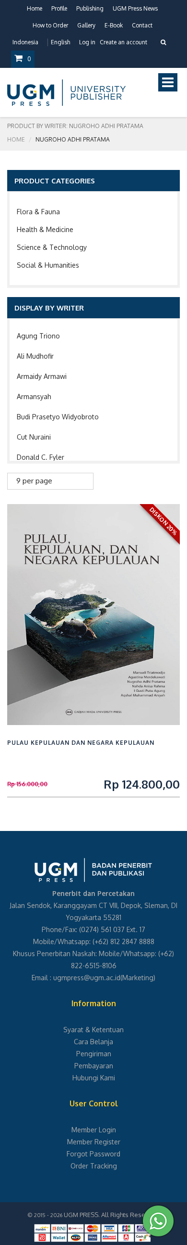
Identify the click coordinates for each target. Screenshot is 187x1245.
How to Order (50, 25)
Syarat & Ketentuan (93, 1029)
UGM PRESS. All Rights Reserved (111, 1215)
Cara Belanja (93, 1042)
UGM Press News (135, 8)
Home (34, 8)
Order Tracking (93, 1166)
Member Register (93, 1142)
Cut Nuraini (34, 437)
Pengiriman (93, 1054)
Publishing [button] (90, 8)
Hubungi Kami (93, 1078)
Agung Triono (38, 336)
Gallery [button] (86, 25)
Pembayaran (93, 1066)
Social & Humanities (48, 265)
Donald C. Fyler (40, 457)
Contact (142, 25)
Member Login (93, 1130)
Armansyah (34, 396)
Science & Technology (52, 247)
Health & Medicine (45, 229)
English (60, 42)
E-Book (114, 25)
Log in (87, 42)
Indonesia (25, 42)
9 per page (34, 480)
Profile (59, 8)
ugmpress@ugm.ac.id (86, 977)
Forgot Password (93, 1154)
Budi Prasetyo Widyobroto (58, 417)
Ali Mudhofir (35, 356)
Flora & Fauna (38, 212)
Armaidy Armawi (42, 376)
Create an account (123, 42)
